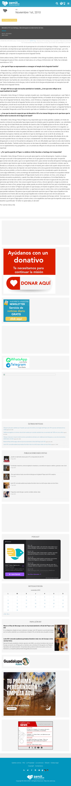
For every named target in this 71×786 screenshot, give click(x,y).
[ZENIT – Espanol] (20, 3)
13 (53, 600)
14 (63, 600)
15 (8, 603)
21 (63, 603)
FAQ (23, 763)
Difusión (47, 763)
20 (53, 603)
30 (17, 610)
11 (35, 600)
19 (44, 603)
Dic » (8, 614)
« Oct (4, 614)
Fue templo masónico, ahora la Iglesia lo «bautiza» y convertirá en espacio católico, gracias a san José (38, 465)
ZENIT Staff (5, 35)
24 (26, 607)
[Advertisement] (35, 232)
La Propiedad (30, 763)
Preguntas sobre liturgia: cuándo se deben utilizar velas (25, 492)
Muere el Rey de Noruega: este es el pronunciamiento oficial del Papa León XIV (24, 441)
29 (8, 610)
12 (44, 600)
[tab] (27, 724)
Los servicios (40, 763)
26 (44, 607)
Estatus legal (54, 763)
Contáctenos (39, 766)
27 (53, 607)
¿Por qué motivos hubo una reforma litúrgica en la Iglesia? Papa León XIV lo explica (33, 474)
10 (26, 600)
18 (35, 603)
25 (35, 607)
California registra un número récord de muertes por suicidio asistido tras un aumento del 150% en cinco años (33, 432)
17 (26, 603)
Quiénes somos (16, 763)
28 (63, 607)
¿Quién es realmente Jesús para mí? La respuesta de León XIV (27, 457)
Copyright (31, 766)
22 (8, 607)
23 (17, 607)
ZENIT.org (33, 41)
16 (17, 603)
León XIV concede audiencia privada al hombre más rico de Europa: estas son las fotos (27, 444)
